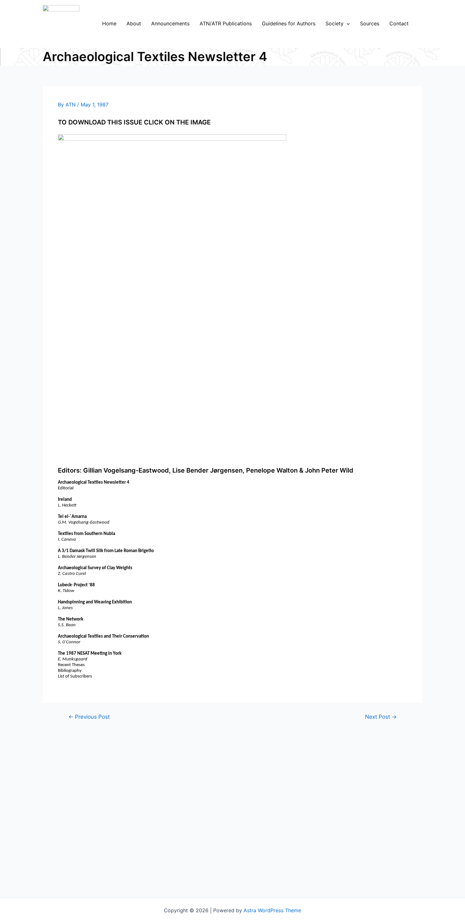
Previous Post (89, 716)
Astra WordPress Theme (272, 910)
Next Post (381, 716)
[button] (347, 23)
